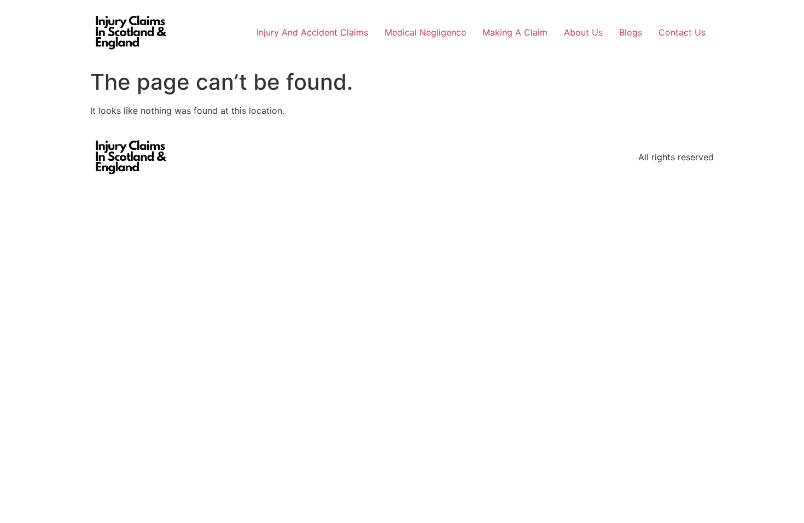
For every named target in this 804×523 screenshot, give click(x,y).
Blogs (630, 32)
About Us (583, 32)
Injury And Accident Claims (312, 32)
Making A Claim (514, 32)
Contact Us (682, 32)
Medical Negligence (425, 32)
